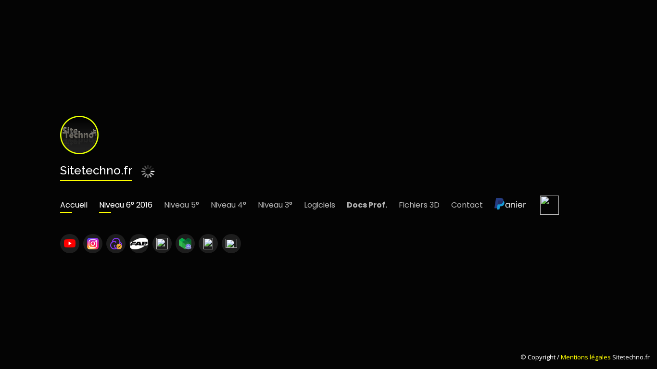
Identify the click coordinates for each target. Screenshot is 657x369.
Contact (467, 204)
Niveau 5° (181, 204)
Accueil (74, 204)
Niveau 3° (275, 204)
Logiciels (319, 204)
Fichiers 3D (419, 204)
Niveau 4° (228, 204)
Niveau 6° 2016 (125, 204)
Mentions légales (586, 357)
